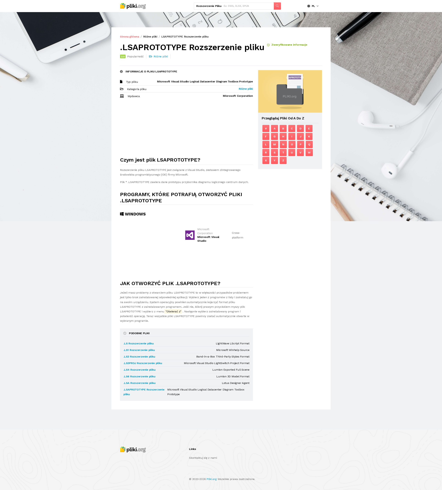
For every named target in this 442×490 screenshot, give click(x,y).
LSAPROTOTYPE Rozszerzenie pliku (185, 36)
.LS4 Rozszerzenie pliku (139, 369)
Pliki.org (211, 479)
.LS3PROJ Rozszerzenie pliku (142, 363)
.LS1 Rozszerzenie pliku (139, 350)
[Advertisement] (186, 129)
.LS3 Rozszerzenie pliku (139, 356)
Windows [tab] (135, 214)
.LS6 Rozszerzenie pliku (139, 376)
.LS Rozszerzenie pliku (138, 343)
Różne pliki (150, 36)
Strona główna (129, 36)
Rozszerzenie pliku (209, 6)
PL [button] (312, 6)
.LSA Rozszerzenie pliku (139, 383)
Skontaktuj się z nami (203, 457)
